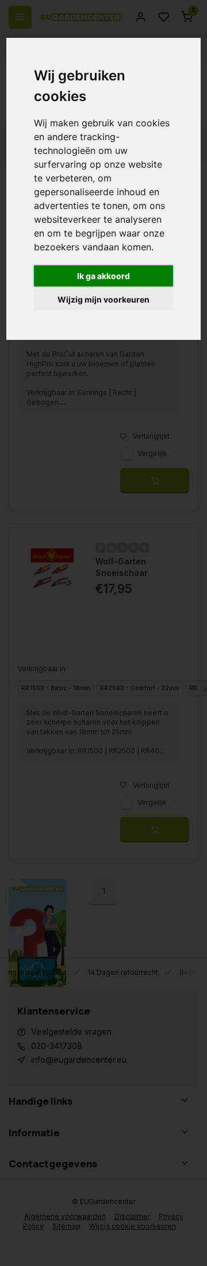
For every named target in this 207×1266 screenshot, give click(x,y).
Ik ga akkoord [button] (103, 276)
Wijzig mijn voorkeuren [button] (103, 299)
